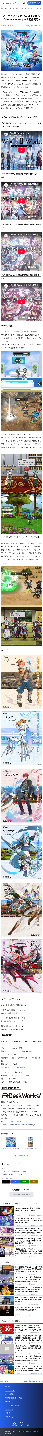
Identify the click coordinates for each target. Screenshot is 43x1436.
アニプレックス (26, 1171)
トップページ (6, 1381)
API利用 (7, 1413)
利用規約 (7, 1402)
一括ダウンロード (22, 1156)
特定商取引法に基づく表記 (13, 1398)
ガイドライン (9, 1409)
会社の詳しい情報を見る (21, 1194)
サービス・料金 (10, 1390)
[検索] (24, 3)
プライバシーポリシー (12, 1405)
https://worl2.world (21, 1067)
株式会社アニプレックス (34, 26)
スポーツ (23, 8)
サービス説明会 (10, 1394)
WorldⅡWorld (15, 1171)
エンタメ (15, 8)
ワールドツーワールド (8, 1174)
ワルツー (19, 1174)
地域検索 (8, 8)
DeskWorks (5, 1171)
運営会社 (7, 1386)
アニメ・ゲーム (33, 8)
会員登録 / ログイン (34, 3)
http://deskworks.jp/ (19, 1121)
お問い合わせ (9, 1417)
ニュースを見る (35, 1203)
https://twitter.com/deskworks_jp (22, 1125)
